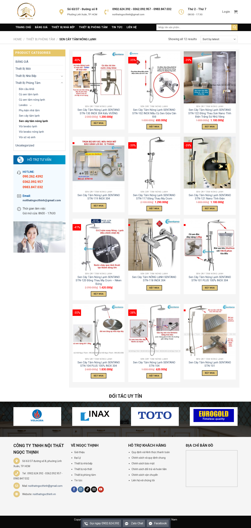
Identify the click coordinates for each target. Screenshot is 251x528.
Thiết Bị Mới (23, 68)
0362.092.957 (33, 182)
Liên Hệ (132, 27)
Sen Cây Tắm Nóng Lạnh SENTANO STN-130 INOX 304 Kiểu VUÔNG (99, 111)
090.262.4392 (33, 176)
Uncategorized (24, 145)
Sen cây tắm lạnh (29, 115)
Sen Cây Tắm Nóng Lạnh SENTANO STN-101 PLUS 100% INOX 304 (210, 279)
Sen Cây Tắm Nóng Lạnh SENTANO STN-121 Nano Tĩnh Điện (210, 197)
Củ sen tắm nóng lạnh (32, 99)
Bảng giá (41, 27)
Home (17, 39)
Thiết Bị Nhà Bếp (63, 27)
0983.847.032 (33, 187)
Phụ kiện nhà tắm (29, 110)
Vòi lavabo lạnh (28, 126)
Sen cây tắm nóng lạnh (33, 121)
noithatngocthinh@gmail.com (42, 200)
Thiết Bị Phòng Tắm (93, 27)
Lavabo (23, 105)
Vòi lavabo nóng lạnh (31, 131)
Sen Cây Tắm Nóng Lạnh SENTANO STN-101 (210, 364)
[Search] (234, 27)
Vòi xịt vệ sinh (27, 137)
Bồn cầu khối (26, 89)
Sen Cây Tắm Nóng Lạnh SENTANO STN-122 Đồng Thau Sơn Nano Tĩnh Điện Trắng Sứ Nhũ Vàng (209, 113)
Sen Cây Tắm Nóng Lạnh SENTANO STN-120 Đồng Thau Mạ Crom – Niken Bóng (98, 281)
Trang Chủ (23, 27)
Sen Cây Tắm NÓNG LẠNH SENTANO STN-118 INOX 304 (154, 279)
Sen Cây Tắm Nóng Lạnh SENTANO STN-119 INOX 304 (99, 197)
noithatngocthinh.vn (44, 494)
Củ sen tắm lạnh (28, 94)
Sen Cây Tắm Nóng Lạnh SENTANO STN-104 (154, 364)
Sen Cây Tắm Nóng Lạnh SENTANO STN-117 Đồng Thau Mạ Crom (154, 197)
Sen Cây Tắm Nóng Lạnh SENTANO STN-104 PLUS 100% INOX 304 (99, 364)
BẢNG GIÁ (21, 61)
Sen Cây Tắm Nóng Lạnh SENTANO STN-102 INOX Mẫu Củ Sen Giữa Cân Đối (154, 113)
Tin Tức (117, 27)
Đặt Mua (98, 123)
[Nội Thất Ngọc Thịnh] (31, 12)
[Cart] (236, 12)
